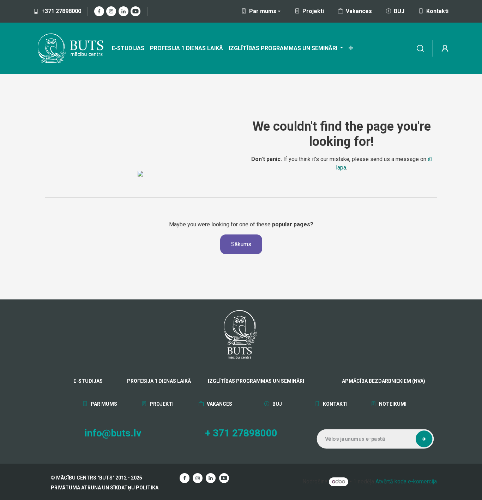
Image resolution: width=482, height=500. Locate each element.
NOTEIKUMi (392, 404)
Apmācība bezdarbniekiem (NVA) (366, 381)
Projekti (313, 11)
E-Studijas (88, 381)
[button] (424, 438)
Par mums (103, 404)
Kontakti (437, 11)
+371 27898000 (61, 11)
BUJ (399, 11)
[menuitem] (128, 48)
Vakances (359, 11)
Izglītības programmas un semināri (256, 381)
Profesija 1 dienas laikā (159, 381)
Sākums (241, 244)
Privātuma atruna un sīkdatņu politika (104, 487)
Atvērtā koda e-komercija (406, 481)
